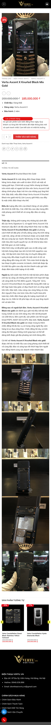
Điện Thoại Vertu (21, 78)
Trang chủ (6, 78)
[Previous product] (8, 93)
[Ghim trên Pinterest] (21, 149)
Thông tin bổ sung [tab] (10, 168)
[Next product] (4, 93)
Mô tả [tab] (4, 163)
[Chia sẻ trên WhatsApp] (4, 149)
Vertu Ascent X (38, 78)
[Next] (49, 626)
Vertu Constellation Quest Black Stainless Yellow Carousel (12, 635)
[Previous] (1, 626)
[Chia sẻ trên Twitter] (12, 149)
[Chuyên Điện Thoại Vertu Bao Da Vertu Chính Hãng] (25, 4)
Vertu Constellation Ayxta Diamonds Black (36, 634)
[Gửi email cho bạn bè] (17, 149)
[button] (4, 4)
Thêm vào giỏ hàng (26, 137)
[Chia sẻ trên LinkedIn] (25, 149)
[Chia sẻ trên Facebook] (8, 149)
